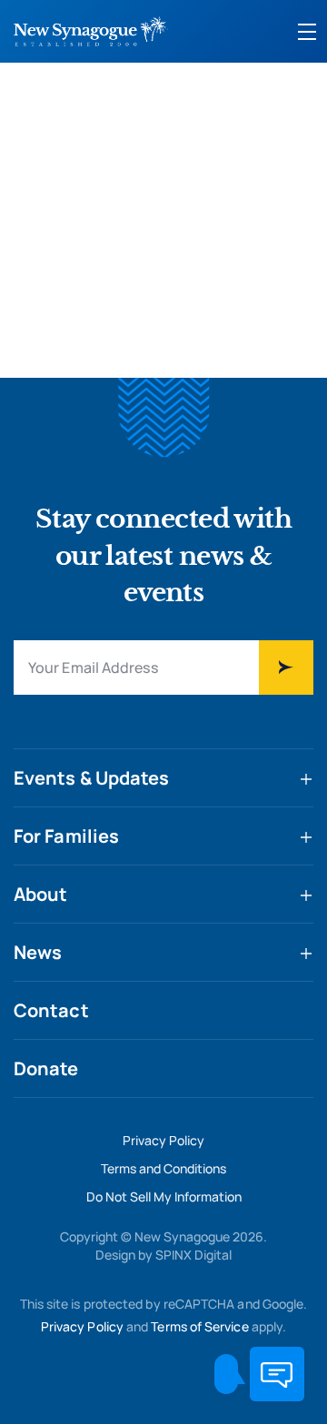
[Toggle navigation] (307, 31)
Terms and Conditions (163, 1168)
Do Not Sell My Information (164, 1196)
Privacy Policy (163, 1140)
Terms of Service (199, 1326)
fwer (286, 667)
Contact (51, 1010)
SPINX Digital (193, 1254)
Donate (46, 1068)
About (41, 894)
